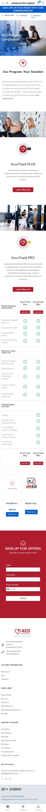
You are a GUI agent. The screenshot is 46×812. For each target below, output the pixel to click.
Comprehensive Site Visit (8, 406)
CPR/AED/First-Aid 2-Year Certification (12, 503)
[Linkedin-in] (6, 779)
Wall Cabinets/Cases (9, 740)
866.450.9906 (11, 651)
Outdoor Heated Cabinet (10, 755)
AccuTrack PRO (23, 258)
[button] (38, 3)
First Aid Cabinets (7, 752)
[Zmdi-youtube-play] (10, 779)
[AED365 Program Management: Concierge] (31, 488)
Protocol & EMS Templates (8, 352)
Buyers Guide (6, 695)
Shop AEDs (5, 729)
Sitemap (4, 714)
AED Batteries (6, 733)
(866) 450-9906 (9, 15)
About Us (4, 699)
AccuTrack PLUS (23, 164)
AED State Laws (7, 706)
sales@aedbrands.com (9, 773)
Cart (2, 675)
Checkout (4, 679)
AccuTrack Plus (25, 303)
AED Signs (5, 744)
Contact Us (5, 702)
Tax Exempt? (23, 15)
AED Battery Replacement (11, 710)
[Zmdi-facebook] (2, 779)
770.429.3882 (11, 654)
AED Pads (4, 737)
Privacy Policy (21, 799)
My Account (5, 672)
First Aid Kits (5, 748)
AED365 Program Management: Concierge (31, 503)
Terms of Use (32, 799)
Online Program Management (8, 307)
